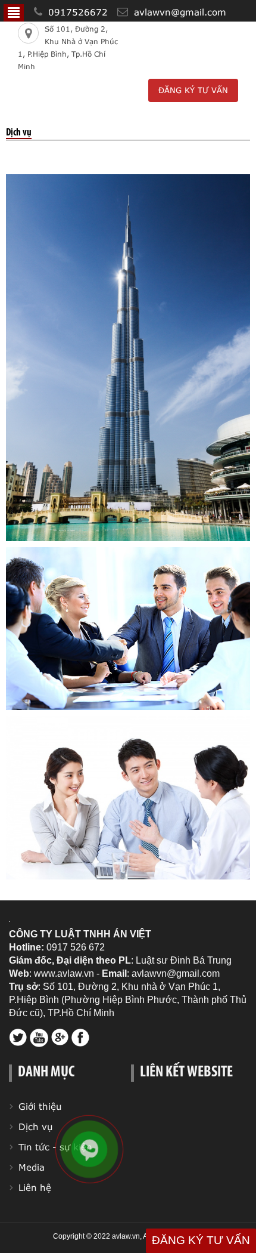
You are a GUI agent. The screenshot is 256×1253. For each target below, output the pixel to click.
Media (31, 1167)
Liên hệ (34, 1187)
